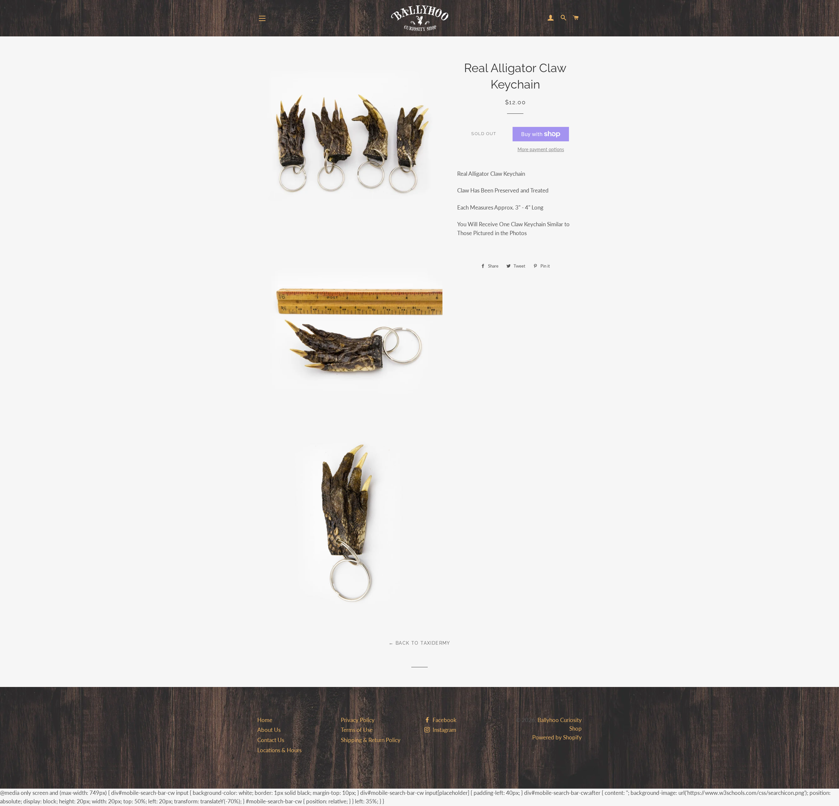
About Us (269, 729)
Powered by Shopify (557, 737)
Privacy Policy (358, 719)
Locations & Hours (279, 750)
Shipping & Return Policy (370, 739)
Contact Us (270, 739)
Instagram (443, 729)
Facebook (444, 719)
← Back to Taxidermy (419, 643)
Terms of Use (357, 729)
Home (264, 719)
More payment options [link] (540, 149)
